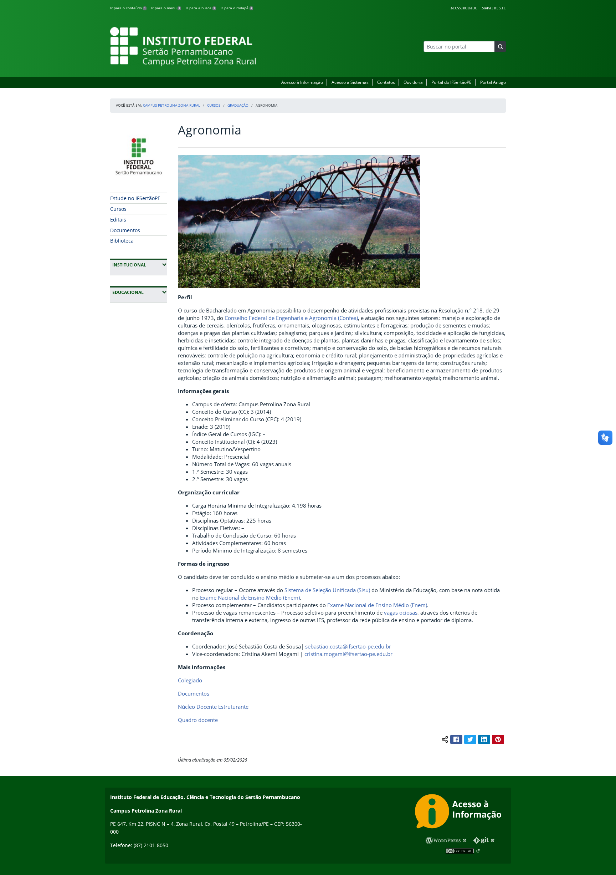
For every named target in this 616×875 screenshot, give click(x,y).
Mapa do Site (494, 7)
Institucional (139, 264)
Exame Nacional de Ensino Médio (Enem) (250, 597)
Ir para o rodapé (236, 7)
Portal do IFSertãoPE (451, 82)
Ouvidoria (413, 82)
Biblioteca (122, 240)
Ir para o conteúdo (127, 7)
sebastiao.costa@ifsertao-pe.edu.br (348, 646)
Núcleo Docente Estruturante (213, 706)
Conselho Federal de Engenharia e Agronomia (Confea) (291, 317)
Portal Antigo (493, 82)
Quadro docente (198, 719)
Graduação (237, 105)
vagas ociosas (400, 612)
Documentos (125, 230)
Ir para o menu (165, 7)
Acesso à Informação (302, 82)
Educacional (139, 292)
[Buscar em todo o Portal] (500, 46)
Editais (118, 219)
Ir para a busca (200, 7)
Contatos (386, 82)
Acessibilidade (464, 7)
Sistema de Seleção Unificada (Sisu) (327, 590)
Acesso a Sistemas (350, 82)
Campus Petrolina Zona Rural (171, 105)
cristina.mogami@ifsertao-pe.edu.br (348, 653)
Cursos (213, 105)
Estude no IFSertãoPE (135, 198)
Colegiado (190, 680)
